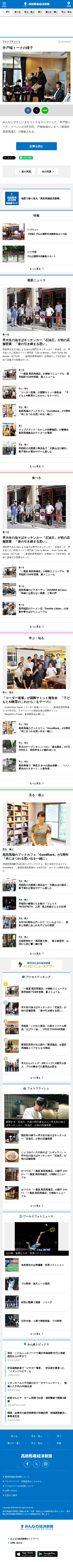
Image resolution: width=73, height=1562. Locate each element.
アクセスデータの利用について (19, 1486)
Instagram (45, 1463)
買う (40, 12)
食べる (18, 12)
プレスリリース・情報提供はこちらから (23, 1481)
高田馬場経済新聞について (17, 1476)
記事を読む (36, 146)
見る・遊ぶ (29, 12)
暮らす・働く (52, 12)
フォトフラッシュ (11, 41)
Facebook (27, 1463)
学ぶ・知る (66, 12)
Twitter (36, 1463)
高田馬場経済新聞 (36, 4)
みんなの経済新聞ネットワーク (36, 1527)
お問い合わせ (11, 1490)
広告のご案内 (11, 1495)
